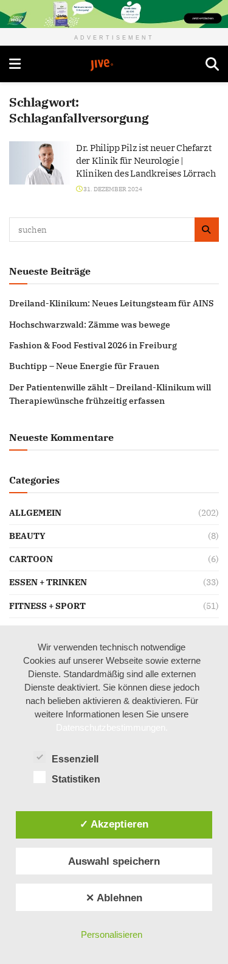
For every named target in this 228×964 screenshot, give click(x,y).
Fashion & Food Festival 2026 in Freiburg (93, 345)
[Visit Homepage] (113, 65)
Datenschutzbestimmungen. (112, 727)
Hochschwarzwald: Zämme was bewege (89, 324)
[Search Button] (212, 64)
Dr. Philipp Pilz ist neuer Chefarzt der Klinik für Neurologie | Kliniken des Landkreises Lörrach (145, 160)
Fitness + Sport (47, 605)
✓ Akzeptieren (114, 823)
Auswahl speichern (114, 861)
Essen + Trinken (48, 582)
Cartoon (31, 559)
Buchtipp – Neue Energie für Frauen (84, 366)
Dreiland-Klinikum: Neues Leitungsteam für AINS (111, 303)
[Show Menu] (15, 64)
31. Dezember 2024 (112, 189)
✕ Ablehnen (114, 897)
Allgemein (35, 512)
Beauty (27, 535)
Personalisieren (111, 934)
